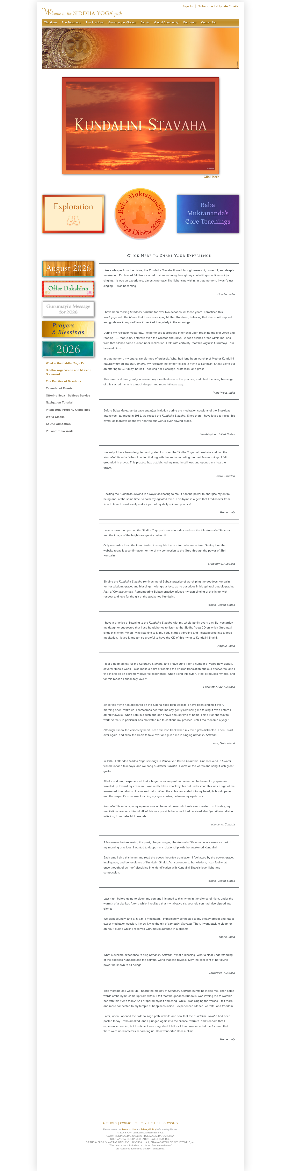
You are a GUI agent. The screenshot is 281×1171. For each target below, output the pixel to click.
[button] (140, 48)
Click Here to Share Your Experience (169, 256)
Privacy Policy (148, 1129)
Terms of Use (129, 1129)
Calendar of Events (59, 388)
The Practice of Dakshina (63, 381)
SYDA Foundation (58, 423)
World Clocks (55, 416)
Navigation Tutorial (59, 402)
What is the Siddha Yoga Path (66, 363)
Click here (211, 177)
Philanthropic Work (59, 431)
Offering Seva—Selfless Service (68, 395)
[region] (140, 48)
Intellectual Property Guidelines (68, 409)
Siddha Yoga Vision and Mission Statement (68, 372)
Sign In (187, 6)
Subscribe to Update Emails (218, 6)
